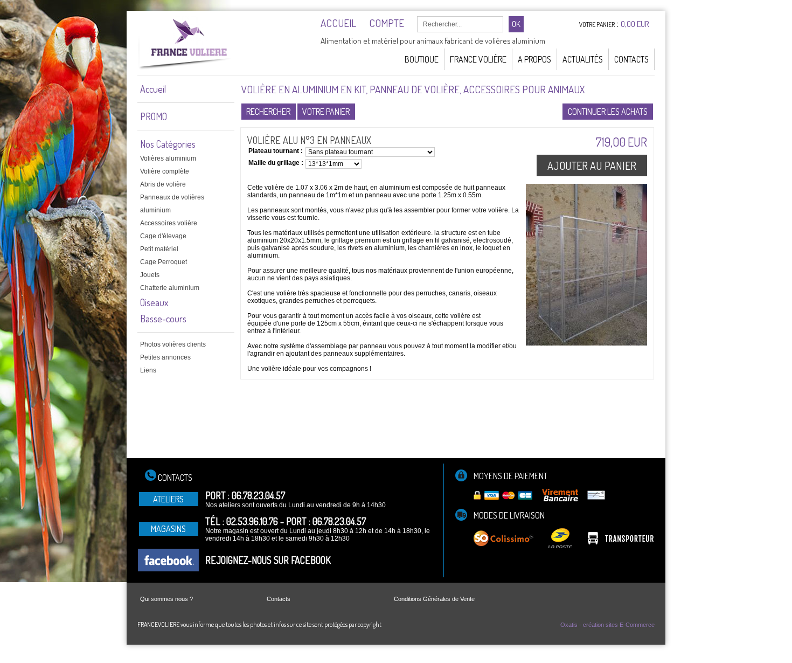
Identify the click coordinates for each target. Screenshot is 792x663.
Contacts (631, 59)
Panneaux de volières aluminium (172, 204)
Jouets (149, 275)
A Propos (534, 59)
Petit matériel (159, 249)
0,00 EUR (635, 24)
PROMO (153, 116)
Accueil (153, 89)
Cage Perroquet (163, 262)
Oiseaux (154, 302)
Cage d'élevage (163, 236)
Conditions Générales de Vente (434, 599)
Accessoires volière (168, 223)
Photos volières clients (173, 344)
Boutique (422, 59)
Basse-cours (163, 318)
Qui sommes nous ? (166, 599)
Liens (148, 370)
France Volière (478, 59)
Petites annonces (165, 357)
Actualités (582, 59)
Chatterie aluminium (169, 288)
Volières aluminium (168, 158)
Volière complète (164, 171)
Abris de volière (163, 184)
